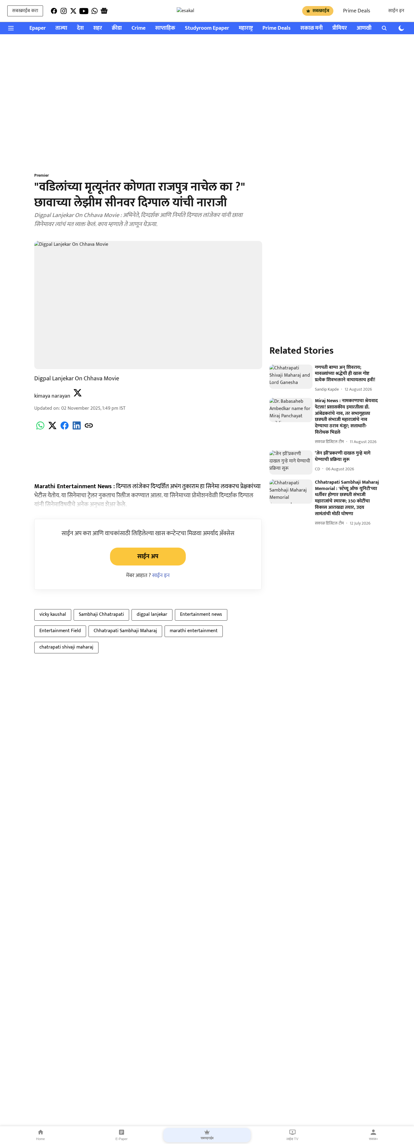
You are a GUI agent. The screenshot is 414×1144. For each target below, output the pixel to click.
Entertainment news (201, 614)
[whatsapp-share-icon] (40, 429)
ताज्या (61, 28)
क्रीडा (117, 28)
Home (40, 1139)
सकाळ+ (373, 1139)
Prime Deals (356, 10)
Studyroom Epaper (207, 28)
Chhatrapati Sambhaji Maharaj (125, 631)
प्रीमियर (339, 28)
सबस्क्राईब (320, 11)
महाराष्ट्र (246, 28)
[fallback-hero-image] (290, 377)
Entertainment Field (60, 631)
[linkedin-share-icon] (77, 429)
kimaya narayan (52, 396)
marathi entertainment (194, 631)
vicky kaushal (52, 614)
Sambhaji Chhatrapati (101, 614)
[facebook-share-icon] (64, 429)
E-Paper (121, 1139)
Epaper (37, 28)
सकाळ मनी (311, 28)
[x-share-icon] (52, 429)
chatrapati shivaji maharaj (66, 647)
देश (80, 28)
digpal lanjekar (152, 614)
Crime (138, 28)
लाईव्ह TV (292, 1139)
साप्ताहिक (165, 28)
